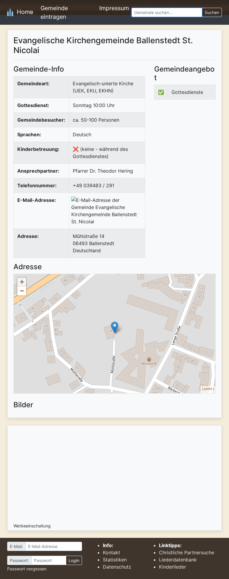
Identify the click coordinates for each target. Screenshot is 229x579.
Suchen (212, 12)
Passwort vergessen (27, 568)
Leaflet (207, 388)
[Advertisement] (191, 149)
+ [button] (22, 282)
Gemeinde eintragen (54, 12)
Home (23, 12)
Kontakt (111, 552)
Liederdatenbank (178, 560)
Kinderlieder (172, 567)
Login (74, 560)
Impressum (114, 8)
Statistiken (115, 560)
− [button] (22, 291)
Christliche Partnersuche (186, 552)
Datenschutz (117, 567)
